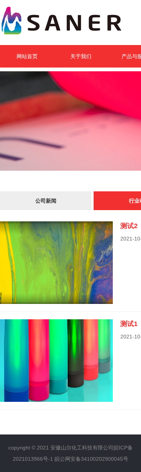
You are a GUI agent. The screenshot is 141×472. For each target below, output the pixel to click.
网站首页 (27, 56)
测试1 (129, 324)
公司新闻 (45, 201)
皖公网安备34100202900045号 (91, 459)
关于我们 (80, 56)
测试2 (129, 226)
